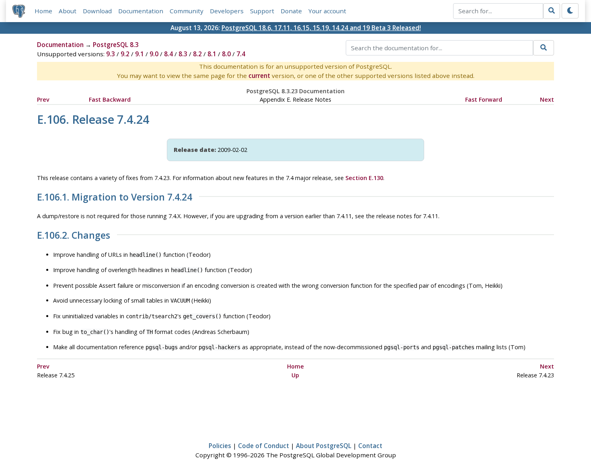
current (259, 76)
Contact (370, 446)
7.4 (240, 54)
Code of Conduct (263, 446)
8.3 (183, 54)
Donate (291, 11)
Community (186, 11)
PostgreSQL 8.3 (116, 45)
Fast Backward (110, 99)
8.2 (197, 54)
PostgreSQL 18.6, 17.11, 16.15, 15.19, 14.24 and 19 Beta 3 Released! (321, 28)
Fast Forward (483, 99)
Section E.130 (364, 178)
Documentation (140, 11)
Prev (43, 99)
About (67, 11)
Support (262, 11)
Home (43, 11)
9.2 (125, 54)
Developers (227, 11)
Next (547, 99)
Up (295, 375)
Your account (327, 11)
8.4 (168, 54)
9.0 (154, 54)
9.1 (139, 54)
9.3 (110, 54)
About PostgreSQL (323, 446)
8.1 (211, 54)
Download (97, 11)
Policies (220, 446)
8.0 (226, 54)
